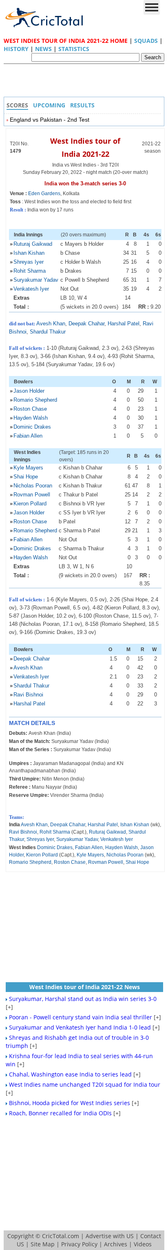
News (43, 49)
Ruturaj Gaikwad (32, 244)
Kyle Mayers (28, 468)
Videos (143, 1244)
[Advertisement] (86, 82)
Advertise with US (110, 1236)
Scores (17, 105)
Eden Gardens (44, 193)
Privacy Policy (79, 1244)
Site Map (43, 1244)
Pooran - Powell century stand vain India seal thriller (80, 1017)
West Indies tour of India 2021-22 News (84, 987)
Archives (115, 1244)
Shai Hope (25, 477)
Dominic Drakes (32, 427)
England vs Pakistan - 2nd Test (49, 119)
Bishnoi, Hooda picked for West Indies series (69, 1103)
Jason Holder (28, 391)
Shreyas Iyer (28, 262)
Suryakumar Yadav (35, 280)
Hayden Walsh (30, 418)
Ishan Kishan (28, 253)
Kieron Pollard (29, 503)
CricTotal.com (60, 1236)
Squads (146, 40)
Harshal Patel (123, 323)
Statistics (73, 49)
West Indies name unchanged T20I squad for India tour (84, 1084)
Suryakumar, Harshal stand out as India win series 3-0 (83, 999)
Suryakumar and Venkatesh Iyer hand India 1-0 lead (80, 1027)
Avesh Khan (50, 323)
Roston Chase (30, 409)
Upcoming (49, 105)
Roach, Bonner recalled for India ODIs (60, 1113)
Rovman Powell (31, 495)
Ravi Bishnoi (28, 695)
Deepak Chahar (86, 323)
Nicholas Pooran (32, 486)
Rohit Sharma (29, 271)
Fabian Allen (27, 436)
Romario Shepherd (35, 400)
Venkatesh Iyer (31, 289)
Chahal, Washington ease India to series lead (70, 1074)
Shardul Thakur (48, 332)
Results (82, 105)
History (16, 49)
